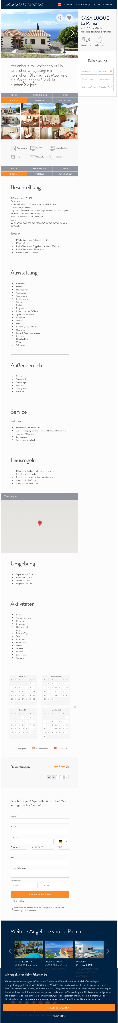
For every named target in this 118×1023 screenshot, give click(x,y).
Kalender (39, 100)
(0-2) (60, 847)
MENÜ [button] (106, 4)
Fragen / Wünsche (18, 867)
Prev (7, 33)
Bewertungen (65, 100)
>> (66, 777)
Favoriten (83, 4)
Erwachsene (15, 847)
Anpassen (59, 1016)
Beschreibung (40, 95)
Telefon (14, 836)
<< (49, 777)
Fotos (14, 95)
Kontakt (68, 4)
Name (14, 816)
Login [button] (96, 4)
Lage (65, 95)
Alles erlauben (59, 1007)
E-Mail (14, 826)
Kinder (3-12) (37, 847)
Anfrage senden (39, 894)
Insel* (13, 857)
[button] (59, 4)
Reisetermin (16, 880)
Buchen (14, 100)
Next (72, 33)
